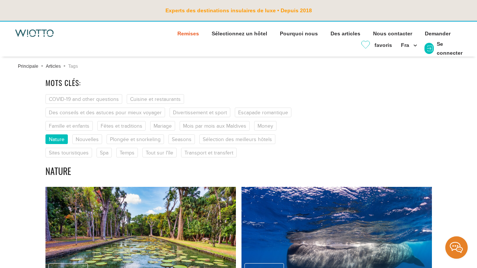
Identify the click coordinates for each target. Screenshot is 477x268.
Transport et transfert (208, 153)
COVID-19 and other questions (84, 99)
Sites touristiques (69, 153)
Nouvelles (87, 139)
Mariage (163, 126)
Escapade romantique (263, 112)
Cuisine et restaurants (155, 99)
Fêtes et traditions (121, 126)
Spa (104, 153)
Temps (127, 153)
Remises (188, 33)
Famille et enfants (69, 126)
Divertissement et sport (200, 112)
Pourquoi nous (299, 33)
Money (265, 126)
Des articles (345, 33)
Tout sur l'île (159, 153)
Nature (56, 139)
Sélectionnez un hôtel (239, 33)
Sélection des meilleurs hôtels (237, 139)
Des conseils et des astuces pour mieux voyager (105, 112)
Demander (438, 33)
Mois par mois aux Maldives (214, 126)
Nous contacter (392, 33)
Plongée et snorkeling (135, 139)
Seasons (182, 139)
